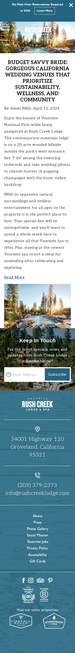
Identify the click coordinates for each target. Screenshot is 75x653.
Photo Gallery (37, 528)
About (37, 516)
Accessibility (37, 554)
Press (38, 522)
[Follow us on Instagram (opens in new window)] (30, 580)
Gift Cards (38, 561)
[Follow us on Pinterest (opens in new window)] (50, 580)
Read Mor (13, 277)
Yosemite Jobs (37, 541)
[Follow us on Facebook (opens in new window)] (23, 580)
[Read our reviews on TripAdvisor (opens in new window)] (40, 580)
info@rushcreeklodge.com (37, 493)
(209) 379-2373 (37, 485)
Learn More (44, 10)
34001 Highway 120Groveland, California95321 (38, 447)
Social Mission (37, 535)
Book (67, 29)
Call (69, 35)
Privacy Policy (37, 548)
